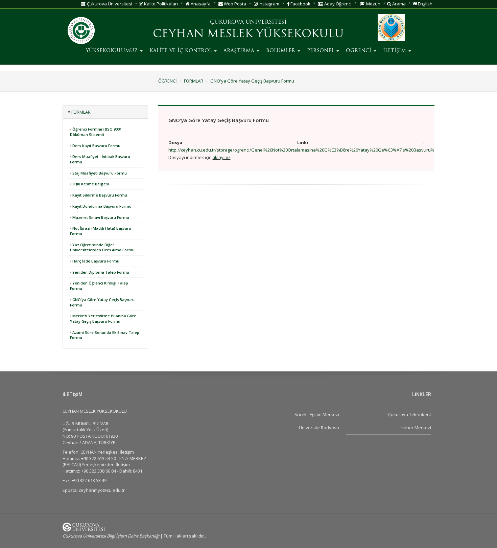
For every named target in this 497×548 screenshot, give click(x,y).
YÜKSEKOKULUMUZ (112, 50)
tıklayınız (222, 157)
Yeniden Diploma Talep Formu (100, 272)
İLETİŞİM (395, 50)
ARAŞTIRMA (239, 50)
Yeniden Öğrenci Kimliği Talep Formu (99, 285)
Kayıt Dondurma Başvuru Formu (101, 206)
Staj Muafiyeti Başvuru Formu (99, 173)
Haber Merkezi (416, 428)
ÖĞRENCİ (359, 50)
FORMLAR (193, 81)
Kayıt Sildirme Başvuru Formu (99, 195)
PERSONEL (321, 50)
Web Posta (234, 4)
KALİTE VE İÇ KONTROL (181, 50)
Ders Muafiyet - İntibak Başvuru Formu (100, 159)
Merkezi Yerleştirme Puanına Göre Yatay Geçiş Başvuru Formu (103, 318)
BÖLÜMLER (281, 50)
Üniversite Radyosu (319, 428)
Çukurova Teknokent (409, 414)
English (424, 4)
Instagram (268, 4)
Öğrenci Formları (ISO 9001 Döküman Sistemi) (96, 132)
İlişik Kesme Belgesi (90, 183)
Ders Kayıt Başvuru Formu (95, 145)
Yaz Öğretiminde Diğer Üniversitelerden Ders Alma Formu (102, 247)
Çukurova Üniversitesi (109, 4)
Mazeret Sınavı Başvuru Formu (100, 217)
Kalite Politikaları (160, 4)
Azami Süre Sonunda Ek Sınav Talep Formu (104, 335)
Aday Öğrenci (337, 4)
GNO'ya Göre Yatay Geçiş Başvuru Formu (252, 81)
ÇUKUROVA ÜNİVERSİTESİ (248, 22)
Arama (398, 4)
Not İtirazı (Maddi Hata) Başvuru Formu (100, 231)
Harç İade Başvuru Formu (95, 261)
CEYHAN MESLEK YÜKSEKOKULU (248, 34)
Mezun (372, 4)
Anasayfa (200, 4)
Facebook (299, 4)
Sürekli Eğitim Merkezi (316, 414)
